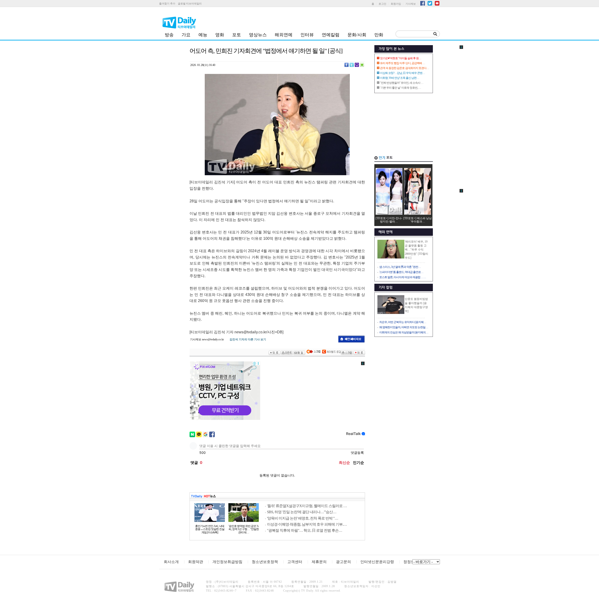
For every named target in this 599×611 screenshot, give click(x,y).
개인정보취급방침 (227, 562)
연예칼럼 (331, 34)
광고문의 (343, 562)
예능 (202, 34)
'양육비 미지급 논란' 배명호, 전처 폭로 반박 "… (302, 518)
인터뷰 (307, 34)
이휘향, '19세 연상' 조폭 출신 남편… (399, 78)
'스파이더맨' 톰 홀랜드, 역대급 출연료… (401, 272)
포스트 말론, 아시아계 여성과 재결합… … (402, 277)
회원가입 (396, 3)
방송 (169, 34)
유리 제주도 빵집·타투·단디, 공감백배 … (402, 63)
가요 (186, 34)
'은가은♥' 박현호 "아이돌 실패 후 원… (400, 58)
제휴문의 (319, 562)
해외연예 (283, 34)
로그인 (382, 3)
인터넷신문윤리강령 (377, 562)
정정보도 (410, 562)
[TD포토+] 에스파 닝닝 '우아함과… (417, 220)
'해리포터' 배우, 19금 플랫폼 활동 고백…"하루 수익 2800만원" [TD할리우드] (416, 249)
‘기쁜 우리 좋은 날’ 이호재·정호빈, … (400, 87)
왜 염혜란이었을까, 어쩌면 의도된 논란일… (403, 327)
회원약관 (195, 562)
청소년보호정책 (265, 562)
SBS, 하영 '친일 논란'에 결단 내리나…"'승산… (301, 512)
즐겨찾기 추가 (167, 3)
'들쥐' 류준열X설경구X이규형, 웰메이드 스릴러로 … (307, 506)
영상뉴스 (258, 34)
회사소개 (171, 562)
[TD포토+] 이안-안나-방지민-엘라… (389, 220)
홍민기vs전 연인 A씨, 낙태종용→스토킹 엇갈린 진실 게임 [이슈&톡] (209, 529)
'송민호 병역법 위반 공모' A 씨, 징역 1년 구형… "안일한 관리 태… (244, 529)
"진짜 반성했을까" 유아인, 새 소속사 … (401, 82)
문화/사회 (356, 34)
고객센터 (294, 562)
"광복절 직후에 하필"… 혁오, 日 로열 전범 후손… (304, 530)
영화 (219, 34)
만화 (378, 34)
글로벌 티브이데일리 (190, 3)
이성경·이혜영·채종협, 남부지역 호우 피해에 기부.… (307, 524)
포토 (236, 34)
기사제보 (410, 3)
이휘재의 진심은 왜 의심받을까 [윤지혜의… (403, 332)
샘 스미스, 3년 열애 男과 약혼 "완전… (400, 267)
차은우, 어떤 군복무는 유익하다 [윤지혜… (402, 322)
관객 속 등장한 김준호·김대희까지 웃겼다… (404, 68)
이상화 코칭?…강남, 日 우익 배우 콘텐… (402, 73)
